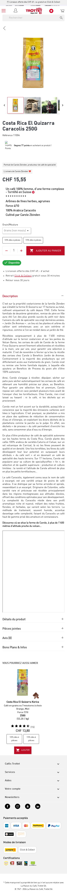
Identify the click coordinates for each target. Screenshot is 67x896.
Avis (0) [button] (7, 638)
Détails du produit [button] (14, 619)
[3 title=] (15, 726)
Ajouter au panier (45, 250)
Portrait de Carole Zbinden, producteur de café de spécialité (30, 165)
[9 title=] (27, 726)
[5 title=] (19, 726)
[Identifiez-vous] (16, 11)
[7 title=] (23, 726)
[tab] (33, 297)
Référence (7, 135)
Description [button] (10, 296)
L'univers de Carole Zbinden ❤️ (17, 171)
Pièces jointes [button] (11, 628)
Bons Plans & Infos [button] (14, 647)
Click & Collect (23, 276)
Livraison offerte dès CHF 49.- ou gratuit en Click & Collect (34, 2)
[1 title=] (11, 726)
